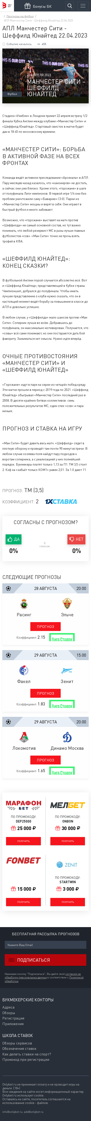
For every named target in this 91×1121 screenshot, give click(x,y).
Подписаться (33, 960)
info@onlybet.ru (12, 1112)
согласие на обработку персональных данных (43, 975)
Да (17, 539)
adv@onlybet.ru (33, 1112)
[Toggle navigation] (83, 6)
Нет (80, 539)
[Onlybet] (7, 5)
